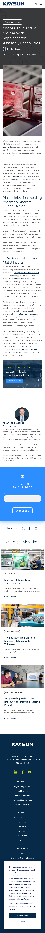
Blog (22, 853)
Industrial (22, 827)
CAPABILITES (22, 781)
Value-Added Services (22, 800)
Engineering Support (22, 786)
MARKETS (22, 813)
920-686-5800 (22, 763)
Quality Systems (22, 804)
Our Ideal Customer (22, 818)
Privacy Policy (23, 899)
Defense (22, 840)
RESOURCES (22, 848)
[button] (36, 4)
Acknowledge (22, 915)
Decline (22, 921)
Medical (22, 822)
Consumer (22, 836)
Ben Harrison (16, 49)
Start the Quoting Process (22, 858)
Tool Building (22, 791)
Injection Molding (22, 795)
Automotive (22, 831)
